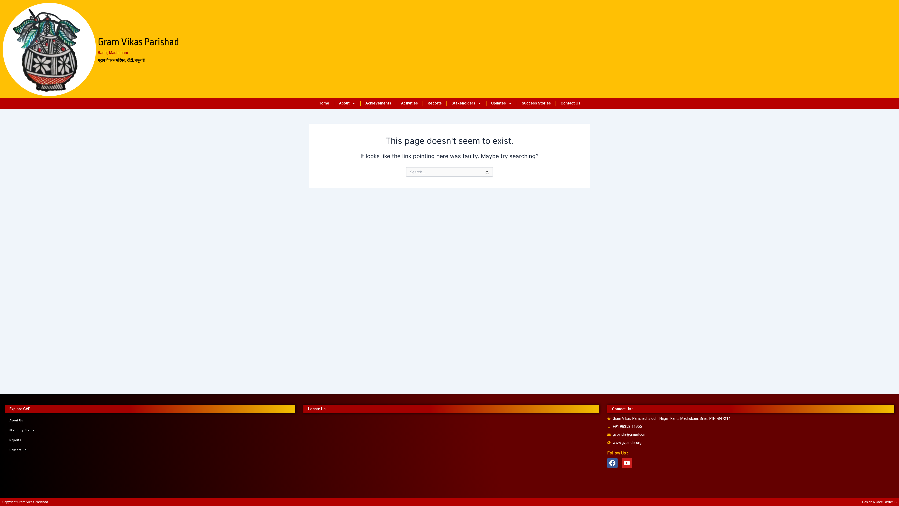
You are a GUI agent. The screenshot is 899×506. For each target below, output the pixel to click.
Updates (498, 103)
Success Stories (536, 103)
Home (324, 103)
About (344, 103)
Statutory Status (22, 430)
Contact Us (570, 103)
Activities (409, 103)
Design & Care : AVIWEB (879, 502)
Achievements (378, 103)
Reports (435, 103)
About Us (16, 420)
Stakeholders (463, 103)
